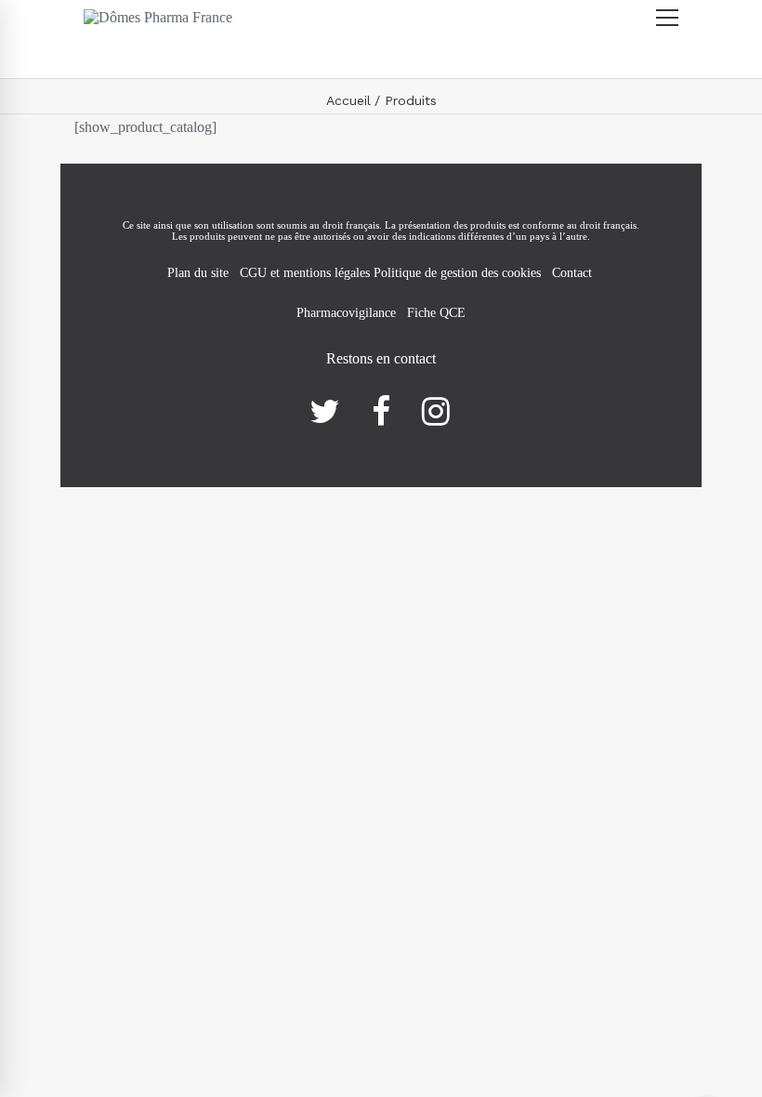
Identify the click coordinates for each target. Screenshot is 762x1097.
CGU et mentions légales (307, 273)
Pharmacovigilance (346, 313)
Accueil (348, 100)
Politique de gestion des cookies (457, 273)
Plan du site (198, 273)
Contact (574, 273)
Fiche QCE (436, 313)
